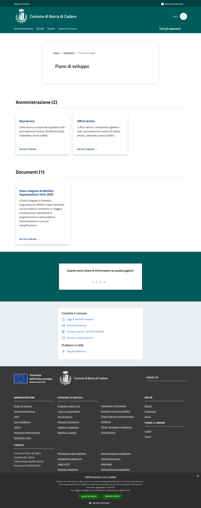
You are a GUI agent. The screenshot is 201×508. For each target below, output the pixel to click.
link (128, 490)
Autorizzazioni (108, 432)
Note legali (106, 464)
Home (56, 53)
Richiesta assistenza (68, 469)
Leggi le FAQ (64, 464)
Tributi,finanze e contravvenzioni (117, 416)
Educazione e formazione (113, 406)
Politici (17, 427)
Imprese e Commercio (68, 422)
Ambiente (106, 422)
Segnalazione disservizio (70, 459)
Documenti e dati (22, 438)
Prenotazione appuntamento (72, 453)
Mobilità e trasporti (67, 432)
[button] (100, 503)
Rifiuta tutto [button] (112, 496)
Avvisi (148, 416)
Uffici (16, 416)
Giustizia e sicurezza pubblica (115, 411)
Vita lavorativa (65, 416)
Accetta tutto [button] (89, 496)
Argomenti (69, 53)
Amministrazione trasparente (116, 453)
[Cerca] (183, 16)
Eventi (148, 436)
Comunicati (150, 411)
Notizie (148, 406)
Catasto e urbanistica (68, 427)
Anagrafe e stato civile (69, 406)
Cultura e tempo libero (69, 411)
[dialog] (100, 490)
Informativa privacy (111, 459)
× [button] (198, 476)
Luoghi (148, 431)
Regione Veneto (22, 4)
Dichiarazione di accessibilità (115, 469)
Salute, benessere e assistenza (116, 427)
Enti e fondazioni (22, 422)
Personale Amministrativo (27, 432)
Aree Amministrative (24, 411)
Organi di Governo (23, 406)
